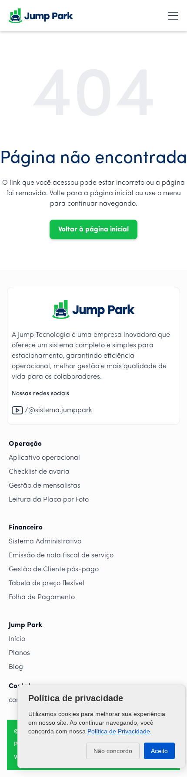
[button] (171, 15)
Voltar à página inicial (93, 229)
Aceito (159, 750)
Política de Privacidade (118, 731)
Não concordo (113, 750)
